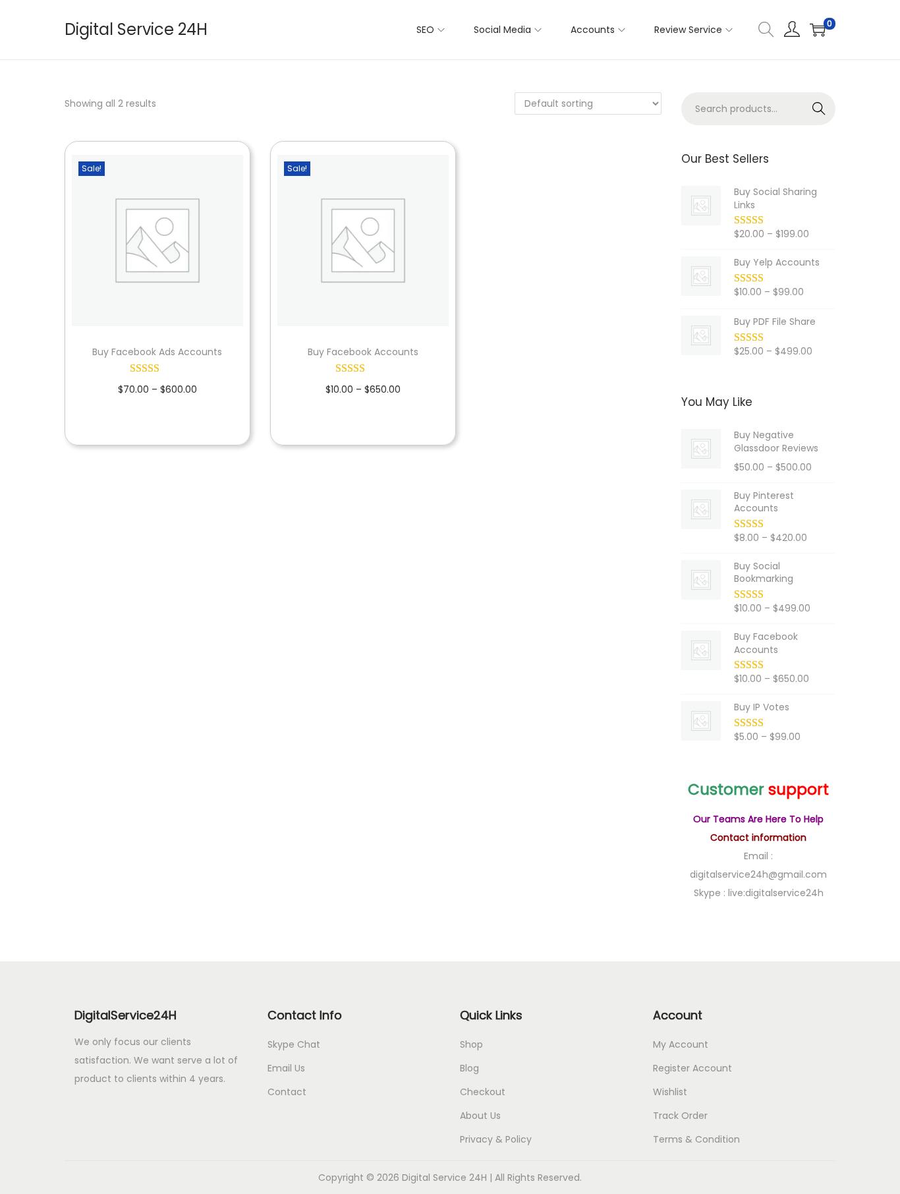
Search (819, 108)
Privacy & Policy (496, 1139)
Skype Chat (293, 1044)
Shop (471, 1044)
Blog (469, 1068)
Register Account (692, 1068)
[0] (818, 30)
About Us (480, 1115)
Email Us (286, 1068)
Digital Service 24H (136, 29)
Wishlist (670, 1091)
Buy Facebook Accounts (363, 351)
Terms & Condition (696, 1139)
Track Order (680, 1115)
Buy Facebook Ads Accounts (157, 351)
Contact (286, 1091)
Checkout (482, 1091)
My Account (680, 1044)
